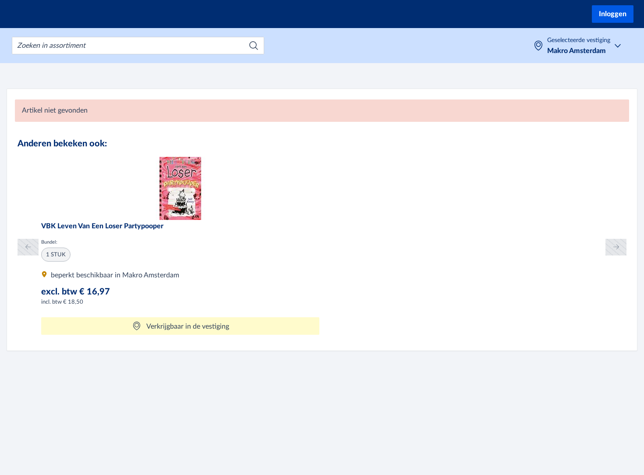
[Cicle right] (615, 247)
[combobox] (138, 45)
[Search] (253, 45)
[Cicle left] (28, 247)
